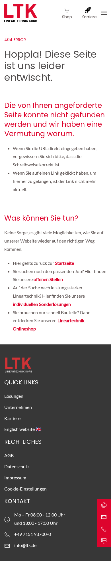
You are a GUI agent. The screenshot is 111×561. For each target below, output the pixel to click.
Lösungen (13, 396)
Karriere (12, 418)
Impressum (15, 477)
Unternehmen (18, 407)
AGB (9, 455)
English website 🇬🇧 (22, 429)
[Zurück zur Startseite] (20, 13)
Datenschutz (16, 466)
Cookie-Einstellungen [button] (25, 488)
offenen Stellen (48, 279)
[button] (104, 13)
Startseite (65, 263)
